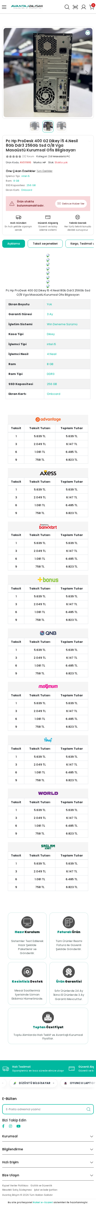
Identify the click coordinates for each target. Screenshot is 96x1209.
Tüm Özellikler (44, 171)
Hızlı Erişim (10, 1162)
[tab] (13, 244)
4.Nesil (51, 354)
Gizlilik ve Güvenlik (41, 1185)
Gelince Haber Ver (73, 203)
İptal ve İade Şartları (45, 1190)
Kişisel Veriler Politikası (15, 1185)
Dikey (51, 334)
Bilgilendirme (12, 1149)
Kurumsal (10, 1136)
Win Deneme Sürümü (62, 324)
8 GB (50, 364)
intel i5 (51, 344)
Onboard (53, 394)
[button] (9, 72)
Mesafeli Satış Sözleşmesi (17, 1190)
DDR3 (50, 374)
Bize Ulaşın (10, 1175)
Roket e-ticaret (43, 1202)
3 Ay (50, 314)
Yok (49, 304)
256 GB (52, 384)
